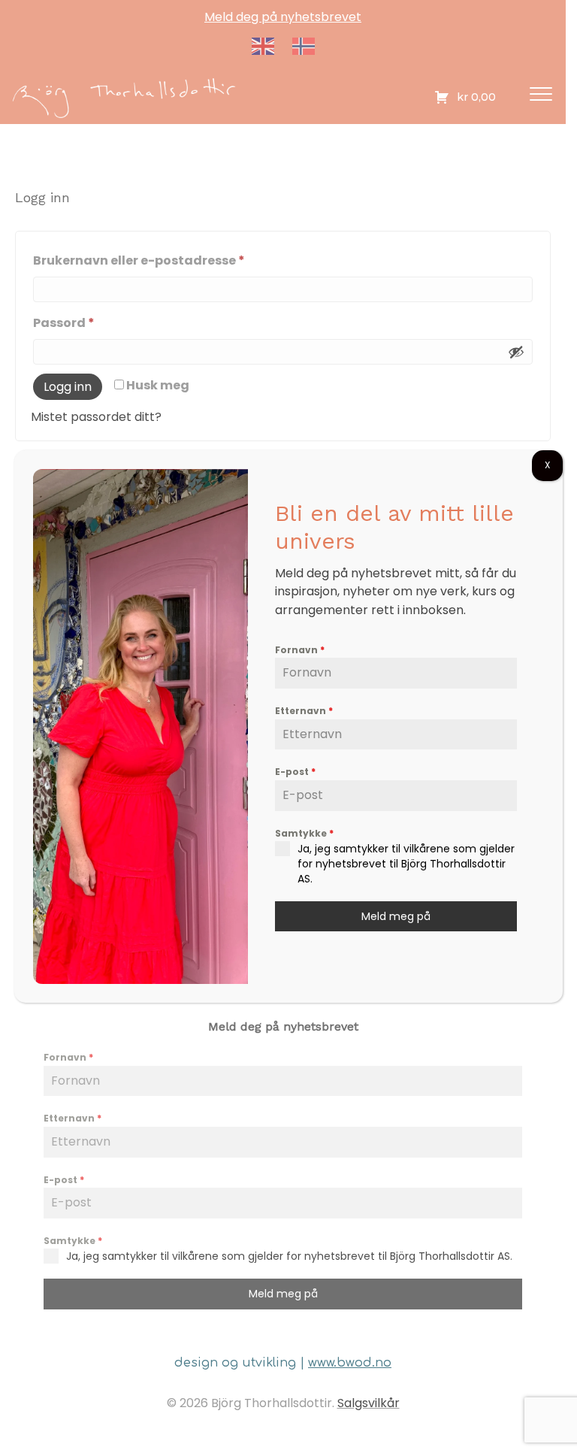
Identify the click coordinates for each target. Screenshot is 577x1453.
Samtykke (304, 833)
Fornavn (300, 649)
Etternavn (304, 710)
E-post (295, 771)
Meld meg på (395, 916)
